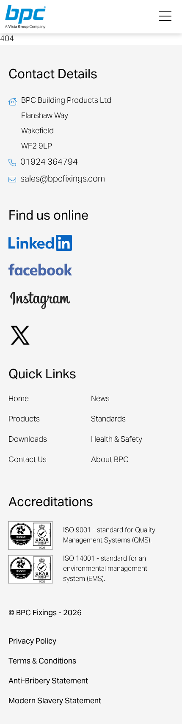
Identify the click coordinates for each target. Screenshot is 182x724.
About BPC (110, 460)
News (100, 399)
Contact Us (27, 460)
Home (18, 399)
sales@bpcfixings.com (62, 179)
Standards (108, 419)
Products (24, 419)
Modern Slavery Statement (54, 701)
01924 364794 (49, 162)
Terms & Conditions (42, 661)
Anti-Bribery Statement (48, 681)
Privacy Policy (32, 641)
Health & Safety (116, 440)
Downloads (27, 440)
